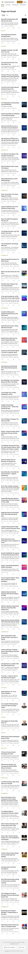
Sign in (25, 2)
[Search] (25, 15)
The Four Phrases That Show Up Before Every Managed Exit (10, 75)
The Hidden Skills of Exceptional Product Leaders (10, 812)
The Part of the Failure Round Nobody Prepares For (10, 88)
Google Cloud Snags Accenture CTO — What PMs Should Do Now (9, 406)
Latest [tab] (3, 15)
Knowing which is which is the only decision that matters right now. (9, 79)
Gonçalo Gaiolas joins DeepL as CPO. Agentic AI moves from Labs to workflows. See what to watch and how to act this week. (10, 624)
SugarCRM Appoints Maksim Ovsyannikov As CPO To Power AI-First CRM (10, 500)
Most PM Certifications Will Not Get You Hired (9, 20)
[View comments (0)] (8, 28)
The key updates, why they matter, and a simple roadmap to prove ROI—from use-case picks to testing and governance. (10, 612)
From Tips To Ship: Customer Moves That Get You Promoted (10, 487)
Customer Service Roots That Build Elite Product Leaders (9, 490)
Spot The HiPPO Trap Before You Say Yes (9, 219)
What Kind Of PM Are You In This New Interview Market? (9, 127)
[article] (14, 23)
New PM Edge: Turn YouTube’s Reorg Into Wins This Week (10, 381)
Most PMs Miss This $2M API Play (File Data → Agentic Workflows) (10, 473)
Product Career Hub (9, 26)
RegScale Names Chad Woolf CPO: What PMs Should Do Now (10, 514)
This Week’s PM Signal (6, 106)
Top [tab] (7, 15)
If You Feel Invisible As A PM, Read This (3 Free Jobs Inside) (10, 297)
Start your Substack (10, 947)
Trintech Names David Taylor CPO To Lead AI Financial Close (10, 527)
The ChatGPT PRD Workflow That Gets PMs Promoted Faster (9, 705)
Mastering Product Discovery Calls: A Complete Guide (10, 925)
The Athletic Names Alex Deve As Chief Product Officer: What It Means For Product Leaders (10, 447)
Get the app (21, 947)
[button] (2, 4)
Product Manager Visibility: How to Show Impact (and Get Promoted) (10, 651)
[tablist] (5, 15)
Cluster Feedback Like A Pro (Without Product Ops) (9, 207)
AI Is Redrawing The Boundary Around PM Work (10, 103)
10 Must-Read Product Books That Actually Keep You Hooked (10, 854)
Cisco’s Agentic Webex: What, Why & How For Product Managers (10, 579)
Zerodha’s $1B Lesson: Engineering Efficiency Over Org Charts (9, 313)
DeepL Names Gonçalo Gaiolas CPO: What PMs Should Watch (10, 621)
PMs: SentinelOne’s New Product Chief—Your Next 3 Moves (9, 637)
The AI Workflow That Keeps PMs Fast (9, 244)
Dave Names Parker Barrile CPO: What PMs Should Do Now (9, 367)
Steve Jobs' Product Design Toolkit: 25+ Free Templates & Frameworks (10, 837)
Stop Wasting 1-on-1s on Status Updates (8, 692)
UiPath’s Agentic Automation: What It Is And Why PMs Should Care (10, 607)
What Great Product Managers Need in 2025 (10, 737)
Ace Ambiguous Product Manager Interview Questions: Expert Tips (10, 895)
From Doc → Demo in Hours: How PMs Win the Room (9, 676)
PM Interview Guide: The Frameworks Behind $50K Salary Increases (9, 766)
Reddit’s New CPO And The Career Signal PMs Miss (9, 339)
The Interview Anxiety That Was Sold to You (9, 63)
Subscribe (19, 2)
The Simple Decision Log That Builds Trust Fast (10, 232)
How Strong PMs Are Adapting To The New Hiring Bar (10, 114)
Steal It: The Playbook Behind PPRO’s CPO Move (10, 566)
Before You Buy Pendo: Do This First (10, 272)
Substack (7, 951)
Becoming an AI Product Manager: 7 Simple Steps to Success (9, 912)
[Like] (2, 59)
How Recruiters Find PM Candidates (8, 868)
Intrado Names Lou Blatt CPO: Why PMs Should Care (10, 664)
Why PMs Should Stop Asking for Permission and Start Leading (10, 881)
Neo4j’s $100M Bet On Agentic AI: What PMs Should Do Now (10, 554)
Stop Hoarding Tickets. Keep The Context (9, 167)
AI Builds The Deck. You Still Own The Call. (9, 51)
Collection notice (14, 943)
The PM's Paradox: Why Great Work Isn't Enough (10, 782)
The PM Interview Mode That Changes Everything (9, 154)
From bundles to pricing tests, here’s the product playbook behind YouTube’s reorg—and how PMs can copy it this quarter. (10, 384)
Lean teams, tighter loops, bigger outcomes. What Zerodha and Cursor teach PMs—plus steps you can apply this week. (10, 318)
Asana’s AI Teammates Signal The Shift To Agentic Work (10, 351)
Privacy (19, 942)
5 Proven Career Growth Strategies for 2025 (8, 753)
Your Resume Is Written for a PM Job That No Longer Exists (10, 139)
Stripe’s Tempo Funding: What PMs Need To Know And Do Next (10, 433)
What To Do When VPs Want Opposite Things (9, 195)
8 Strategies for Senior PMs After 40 (9, 721)
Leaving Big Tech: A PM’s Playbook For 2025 (8, 393)
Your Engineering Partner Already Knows (8, 35)
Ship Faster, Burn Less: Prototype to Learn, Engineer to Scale (10, 540)
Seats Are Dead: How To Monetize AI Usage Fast (8, 460)
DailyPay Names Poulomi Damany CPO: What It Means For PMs (10, 593)
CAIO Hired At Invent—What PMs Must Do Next (9, 326)
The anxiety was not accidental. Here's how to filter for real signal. (10, 66)
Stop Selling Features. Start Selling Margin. (9, 179)
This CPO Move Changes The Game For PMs (10, 420)
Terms (22, 942)
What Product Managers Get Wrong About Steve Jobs (9, 824)
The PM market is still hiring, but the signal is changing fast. (10, 118)
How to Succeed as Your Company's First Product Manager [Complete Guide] (9, 799)
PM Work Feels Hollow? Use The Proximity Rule (9, 284)
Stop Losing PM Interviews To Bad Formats (10, 260)
